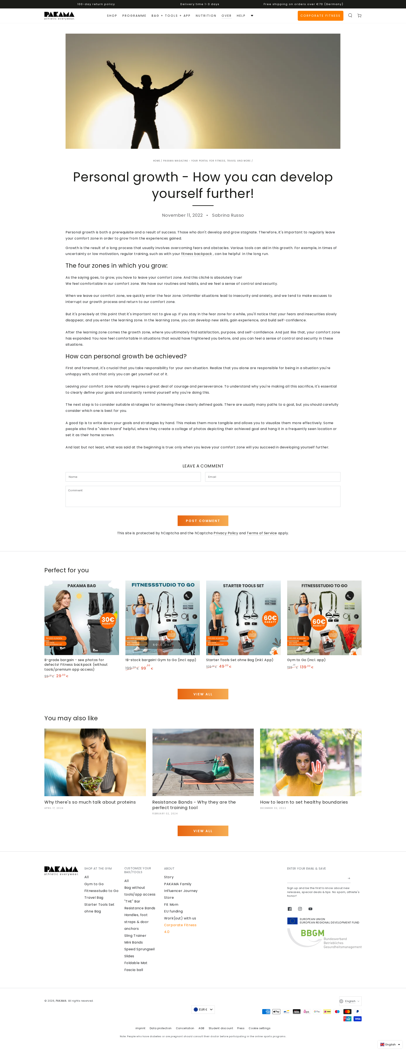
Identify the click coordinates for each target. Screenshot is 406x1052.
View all (203, 694)
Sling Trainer (135, 935)
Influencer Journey (181, 890)
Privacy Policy (226, 533)
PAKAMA (61, 1001)
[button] (350, 15)
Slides (129, 956)
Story (169, 877)
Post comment (203, 521)
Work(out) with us (180, 918)
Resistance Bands (140, 908)
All (86, 877)
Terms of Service (262, 533)
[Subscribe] (349, 878)
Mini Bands (133, 942)
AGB (201, 1028)
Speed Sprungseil (139, 949)
